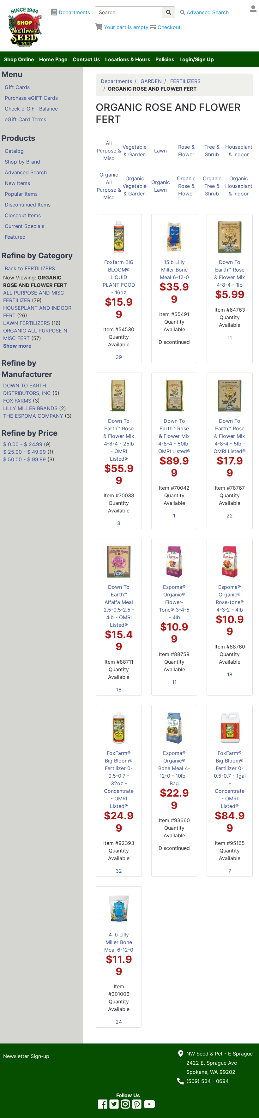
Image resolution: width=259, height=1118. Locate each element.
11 (229, 337)
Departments (116, 81)
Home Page (53, 59)
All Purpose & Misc (109, 150)
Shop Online (19, 59)
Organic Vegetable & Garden (135, 186)
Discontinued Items (28, 204)
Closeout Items (23, 215)
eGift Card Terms (25, 119)
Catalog (14, 151)
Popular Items (21, 194)
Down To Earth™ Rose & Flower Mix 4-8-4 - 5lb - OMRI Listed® (230, 436)
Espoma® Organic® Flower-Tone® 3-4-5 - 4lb (174, 602)
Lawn (160, 150)
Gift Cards (17, 87)
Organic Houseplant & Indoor (238, 186)
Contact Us (86, 59)
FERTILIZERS (185, 81)
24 (119, 1022)
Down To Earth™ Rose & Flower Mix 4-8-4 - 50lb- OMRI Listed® (174, 436)
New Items (17, 183)
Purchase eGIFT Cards (31, 98)
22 (229, 515)
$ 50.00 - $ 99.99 (24, 459)
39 (119, 357)
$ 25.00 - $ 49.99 (24, 452)
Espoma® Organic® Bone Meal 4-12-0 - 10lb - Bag (174, 768)
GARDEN (151, 81)
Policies (164, 59)
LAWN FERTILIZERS (26, 323)
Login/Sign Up (196, 59)
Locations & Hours (127, 59)
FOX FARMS (17, 401)
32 (119, 871)
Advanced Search (26, 172)
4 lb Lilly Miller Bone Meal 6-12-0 (118, 942)
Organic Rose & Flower (186, 186)
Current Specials (24, 226)
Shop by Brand (22, 161)
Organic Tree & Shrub (212, 186)
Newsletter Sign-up (26, 1056)
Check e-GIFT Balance (31, 108)
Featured (15, 237)
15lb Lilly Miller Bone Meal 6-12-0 (174, 269)
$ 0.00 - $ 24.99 (22, 444)
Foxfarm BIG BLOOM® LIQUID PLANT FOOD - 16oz (119, 277)
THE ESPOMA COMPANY (33, 416)
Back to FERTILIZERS (30, 268)
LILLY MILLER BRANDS (30, 408)
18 (119, 689)
